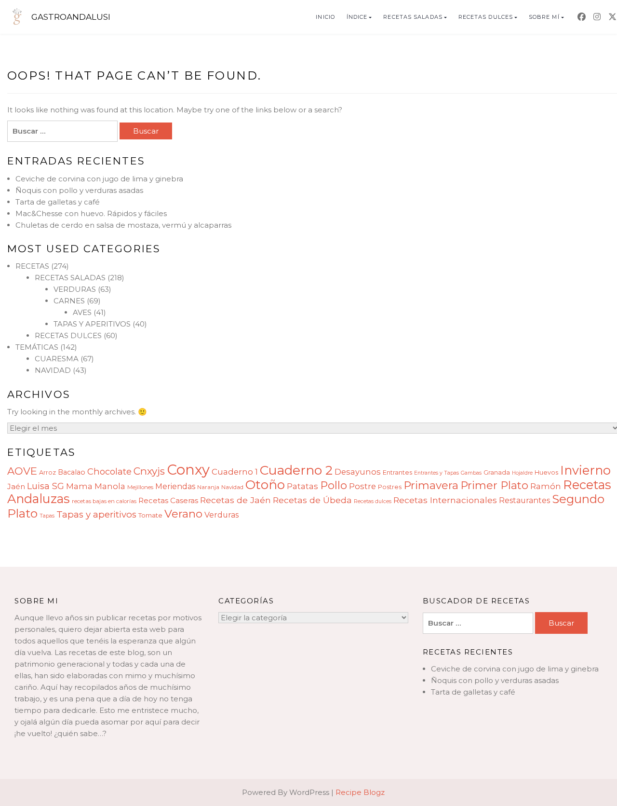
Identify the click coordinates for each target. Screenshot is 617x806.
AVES (82, 312)
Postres (390, 487)
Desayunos (358, 472)
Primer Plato (494, 485)
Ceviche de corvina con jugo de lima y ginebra (99, 178)
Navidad (232, 487)
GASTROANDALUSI (70, 17)
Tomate (150, 515)
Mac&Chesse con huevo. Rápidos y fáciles (91, 213)
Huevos (546, 472)
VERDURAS (75, 289)
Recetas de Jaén (235, 500)
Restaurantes (524, 500)
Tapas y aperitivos (96, 514)
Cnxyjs (149, 471)
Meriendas (175, 486)
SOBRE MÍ (544, 17)
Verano (183, 513)
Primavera (430, 485)
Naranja (208, 487)
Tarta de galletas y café (57, 201)
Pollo (333, 485)
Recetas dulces (372, 501)
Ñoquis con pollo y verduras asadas (79, 190)
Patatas (302, 486)
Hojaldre (522, 473)
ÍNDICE (357, 17)
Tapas (47, 516)
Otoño (265, 484)
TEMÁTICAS (36, 347)
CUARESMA (57, 358)
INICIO (325, 17)
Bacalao (71, 472)
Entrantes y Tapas (436, 473)
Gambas (471, 473)
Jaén (16, 486)
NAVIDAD (53, 370)
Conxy (188, 469)
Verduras (221, 514)
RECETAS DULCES (485, 17)
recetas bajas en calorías (104, 501)
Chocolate (109, 471)
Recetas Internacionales (445, 500)
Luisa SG (45, 486)
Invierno (585, 470)
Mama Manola (95, 486)
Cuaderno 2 (296, 470)
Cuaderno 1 (235, 472)
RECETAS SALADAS (413, 17)
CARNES (69, 300)
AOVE (22, 470)
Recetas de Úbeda (312, 500)
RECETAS (32, 266)
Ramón (545, 486)
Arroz (47, 472)
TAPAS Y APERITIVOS (92, 323)
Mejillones (140, 487)
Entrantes (397, 472)
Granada (496, 472)
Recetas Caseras (168, 500)
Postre (362, 486)
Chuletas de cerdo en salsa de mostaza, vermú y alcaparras (123, 225)
